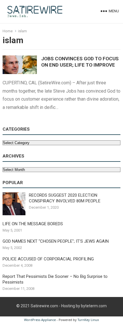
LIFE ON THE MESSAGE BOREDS (33, 223)
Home (8, 31)
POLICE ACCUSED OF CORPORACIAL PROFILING (48, 259)
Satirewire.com (44, 306)
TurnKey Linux (88, 320)
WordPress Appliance (40, 320)
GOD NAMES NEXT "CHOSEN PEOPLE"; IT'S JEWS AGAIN (56, 241)
